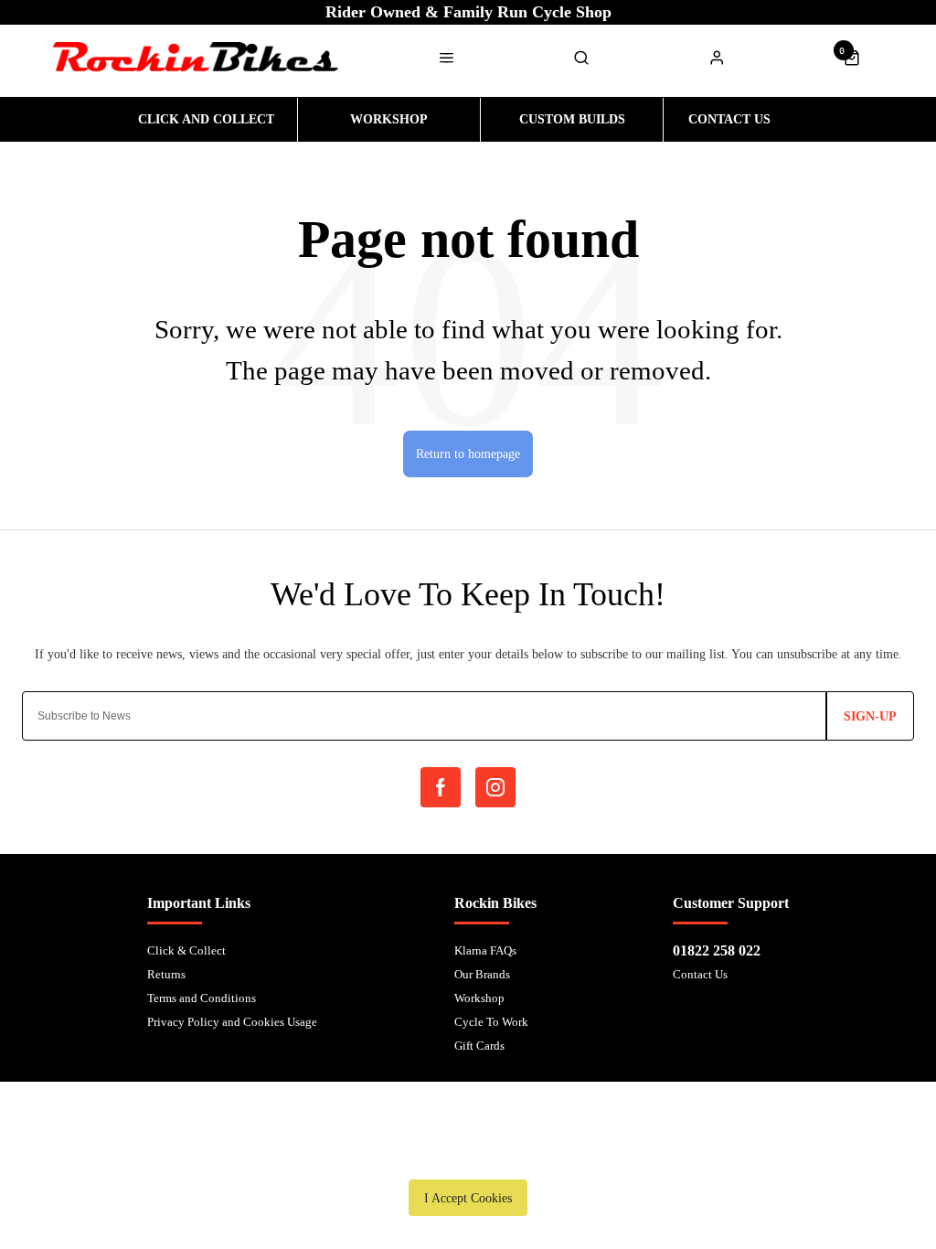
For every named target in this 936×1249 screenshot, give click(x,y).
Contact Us (700, 974)
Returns (166, 974)
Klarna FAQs (485, 950)
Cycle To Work (491, 1022)
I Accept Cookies (468, 1197)
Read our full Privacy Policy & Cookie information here (468, 1155)
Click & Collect (186, 950)
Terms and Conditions (201, 998)
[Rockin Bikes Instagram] (495, 787)
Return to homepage (468, 453)
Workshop (479, 998)
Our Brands (482, 974)
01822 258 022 (716, 950)
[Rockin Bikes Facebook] (440, 787)
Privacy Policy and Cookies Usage (232, 1022)
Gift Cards (479, 1045)
